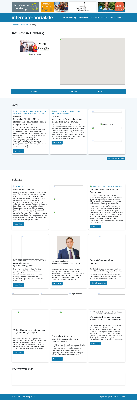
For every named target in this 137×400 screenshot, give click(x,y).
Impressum (104, 397)
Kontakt (122, 397)
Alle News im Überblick (116, 158)
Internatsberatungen (70, 18)
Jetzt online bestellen (98, 283)
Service (119, 18)
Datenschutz (113, 397)
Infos (112, 18)
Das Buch (103, 18)
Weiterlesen (19, 151)
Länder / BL (24, 25)
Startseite (15, 25)
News (97, 18)
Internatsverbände (86, 18)
